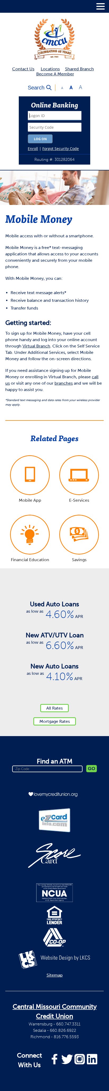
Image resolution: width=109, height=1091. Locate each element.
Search (36, 88)
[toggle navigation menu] (98, 6)
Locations (50, 68)
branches (63, 383)
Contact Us (23, 68)
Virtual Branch (36, 346)
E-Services (79, 500)
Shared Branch (79, 68)
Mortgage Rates (54, 721)
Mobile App (30, 500)
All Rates (54, 708)
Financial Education (30, 559)
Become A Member (55, 73)
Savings (79, 559)
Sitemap (55, 975)
